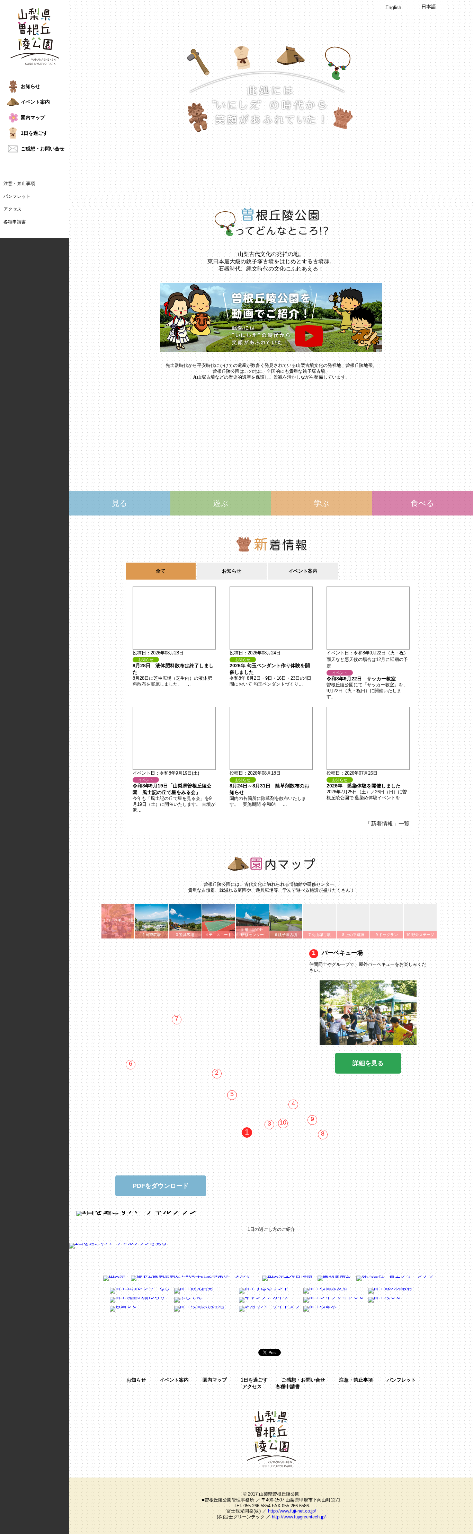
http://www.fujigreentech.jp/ (299, 1516)
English (393, 7)
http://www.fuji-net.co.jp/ (292, 1511)
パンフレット (16, 196)
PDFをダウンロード (161, 1185)
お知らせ (136, 1380)
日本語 (428, 6)
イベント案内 (174, 1380)
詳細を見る (368, 1063)
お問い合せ (42, 148)
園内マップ (215, 1380)
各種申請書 (14, 221)
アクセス (12, 209)
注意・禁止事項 (19, 183)
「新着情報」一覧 (387, 824)
